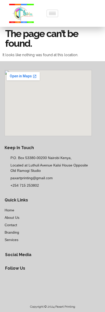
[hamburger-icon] (52, 13)
